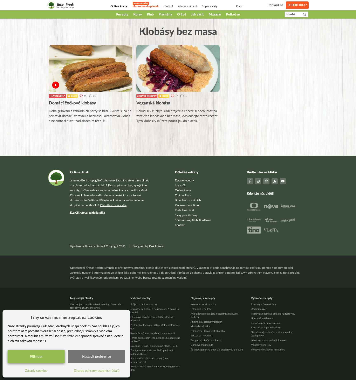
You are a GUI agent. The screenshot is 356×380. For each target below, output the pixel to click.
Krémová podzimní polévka (265, 323)
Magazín (215, 14)
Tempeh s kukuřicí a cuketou (206, 340)
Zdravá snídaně (187, 6)
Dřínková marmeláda (202, 345)
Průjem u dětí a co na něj (143, 304)
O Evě (181, 14)
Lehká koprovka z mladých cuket (268, 340)
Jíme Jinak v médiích (188, 200)
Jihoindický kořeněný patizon (206, 322)
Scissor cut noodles (201, 335)
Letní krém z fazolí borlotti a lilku (208, 331)
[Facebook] (250, 181)
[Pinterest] (266, 181)
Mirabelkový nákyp (201, 326)
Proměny (165, 14)
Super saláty (209, 6)
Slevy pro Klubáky (186, 215)
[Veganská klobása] (178, 68)
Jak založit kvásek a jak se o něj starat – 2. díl (154, 346)
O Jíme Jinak (183, 195)
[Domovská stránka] (60, 5)
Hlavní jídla (57, 96)
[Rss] (275, 181)
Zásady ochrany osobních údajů (96, 370)
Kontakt (180, 225)
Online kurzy (183, 190)
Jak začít (197, 14)
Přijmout (36, 356)
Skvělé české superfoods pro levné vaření (152, 333)
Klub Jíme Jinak (184, 210)
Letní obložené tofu (201, 309)
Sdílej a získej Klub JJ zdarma (193, 220)
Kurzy (137, 14)
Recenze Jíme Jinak (187, 205)
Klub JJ (168, 6)
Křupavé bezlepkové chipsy (265, 327)
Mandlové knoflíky (261, 345)
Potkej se (233, 14)
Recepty (122, 14)
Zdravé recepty (147, 96)
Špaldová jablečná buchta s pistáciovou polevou (217, 349)
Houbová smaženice (262, 318)
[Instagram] (258, 181)
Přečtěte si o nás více (113, 205)
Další (239, 6)
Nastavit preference (96, 356)
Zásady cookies (36, 370)
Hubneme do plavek (146, 6)
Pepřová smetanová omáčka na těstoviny (273, 314)
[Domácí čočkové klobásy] (90, 68)
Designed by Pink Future (147, 246)
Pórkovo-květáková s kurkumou (268, 349)
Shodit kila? (297, 5)
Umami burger (258, 309)
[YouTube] (283, 181)
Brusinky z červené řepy (263, 304)
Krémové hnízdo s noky (203, 304)
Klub (150, 14)
